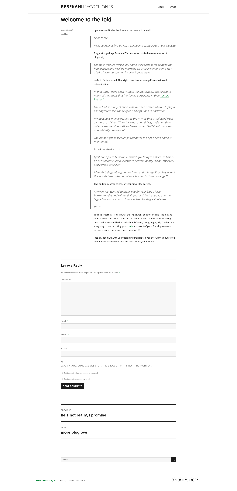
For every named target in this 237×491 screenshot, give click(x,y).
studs (130, 226)
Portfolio (172, 6)
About (161, 6)
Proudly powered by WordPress (73, 480)
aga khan (64, 34)
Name (64, 321)
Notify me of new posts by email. (77, 379)
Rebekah (87, 6)
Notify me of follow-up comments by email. (81, 373)
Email (65, 334)
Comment (66, 279)
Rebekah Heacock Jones (47, 480)
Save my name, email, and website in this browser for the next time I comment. (106, 365)
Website (65, 348)
